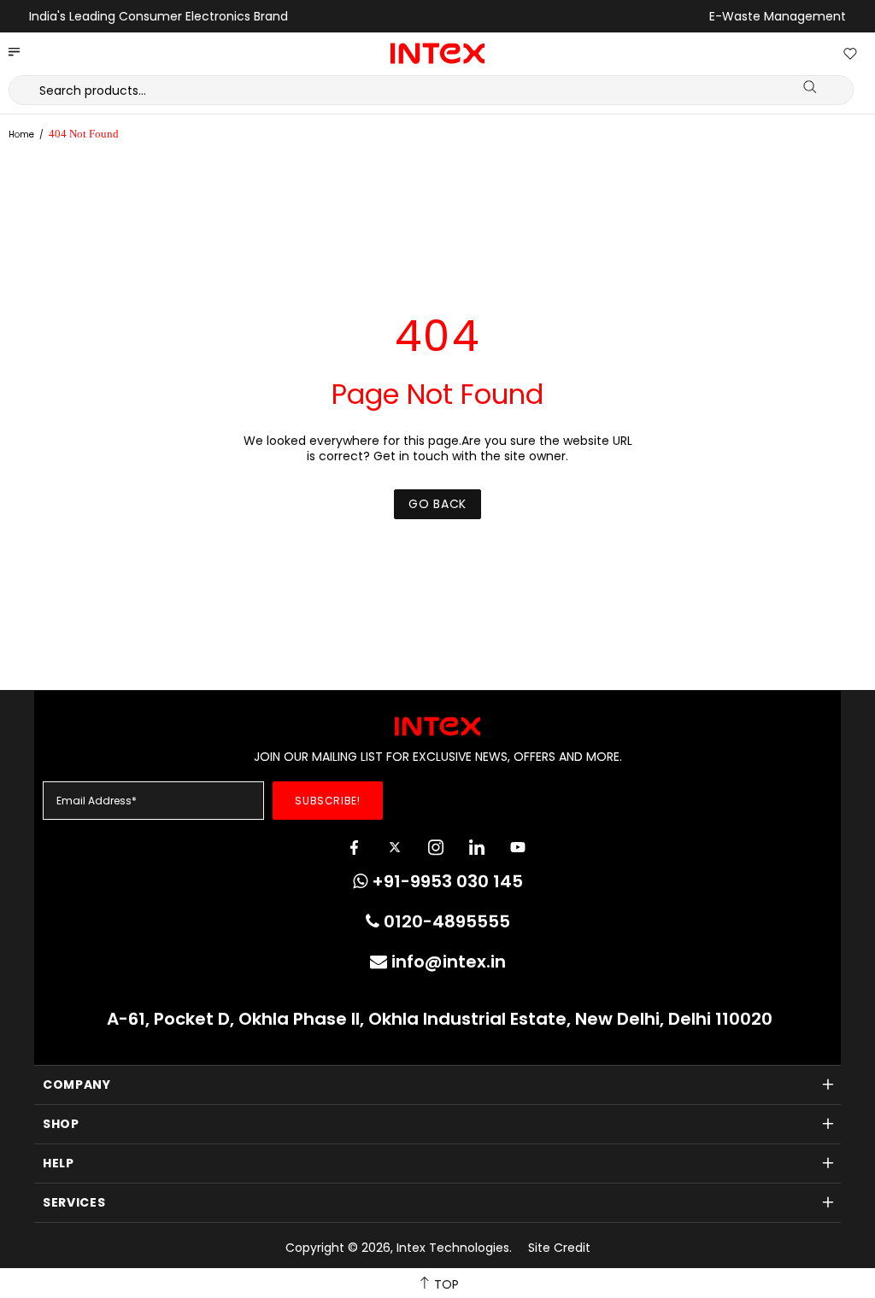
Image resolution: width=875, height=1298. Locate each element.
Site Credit (559, 1247)
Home (21, 134)
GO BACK (437, 503)
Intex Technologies (437, 53)
